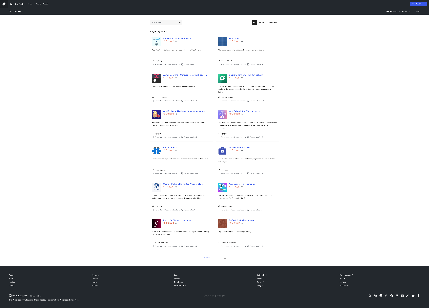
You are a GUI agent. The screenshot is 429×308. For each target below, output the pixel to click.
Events (259, 279)
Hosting (12, 282)
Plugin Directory (15, 11)
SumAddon (234, 38)
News (11, 279)
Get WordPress (418, 4)
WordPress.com (346, 275)
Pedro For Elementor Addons (177, 220)
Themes (95, 279)
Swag (260, 286)
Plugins (94, 282)
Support (177, 279)
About (11, 275)
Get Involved (262, 275)
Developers (178, 282)
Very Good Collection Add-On (177, 38)
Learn (176, 275)
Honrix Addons (170, 147)
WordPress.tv (180, 286)
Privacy (11, 286)
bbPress (344, 282)
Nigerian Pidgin (35, 296)
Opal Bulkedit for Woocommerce (244, 111)
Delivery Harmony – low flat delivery (246, 75)
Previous (206, 258)
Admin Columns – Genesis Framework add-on (185, 75)
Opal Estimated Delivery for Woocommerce (184, 111)
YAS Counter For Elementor (242, 184)
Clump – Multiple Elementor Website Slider (183, 184)
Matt (342, 279)
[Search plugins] (180, 22)
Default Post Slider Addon (241, 220)
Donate (260, 282)
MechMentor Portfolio (239, 147)
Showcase (95, 275)
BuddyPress (345, 286)
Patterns (95, 286)
